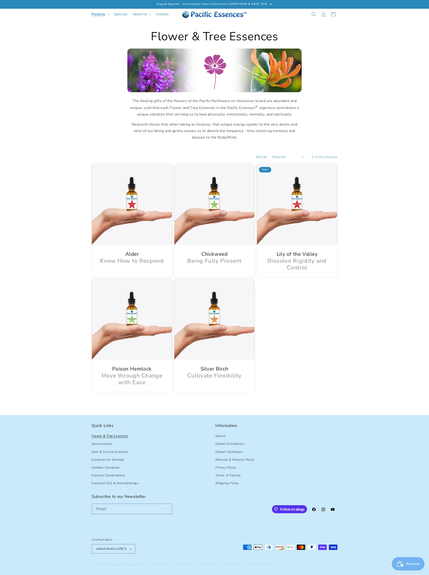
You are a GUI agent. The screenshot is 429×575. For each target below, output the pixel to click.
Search (220, 436)
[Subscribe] (167, 509)
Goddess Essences (106, 467)
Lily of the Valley (297, 254)
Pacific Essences (113, 564)
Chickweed (214, 254)
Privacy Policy (225, 467)
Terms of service (207, 564)
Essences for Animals (108, 460)
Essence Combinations (109, 475)
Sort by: (262, 157)
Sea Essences (102, 444)
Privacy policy (184, 564)
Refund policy (162, 564)
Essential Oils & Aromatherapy (115, 483)
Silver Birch (214, 369)
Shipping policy (232, 564)
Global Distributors (229, 444)
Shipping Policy (227, 483)
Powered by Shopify (137, 564)
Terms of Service (228, 475)
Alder (132, 254)
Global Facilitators (229, 452)
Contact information (258, 564)
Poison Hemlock (131, 369)
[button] (100, 14)
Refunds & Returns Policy (234, 460)
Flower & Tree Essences (110, 436)
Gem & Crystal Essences (110, 452)
